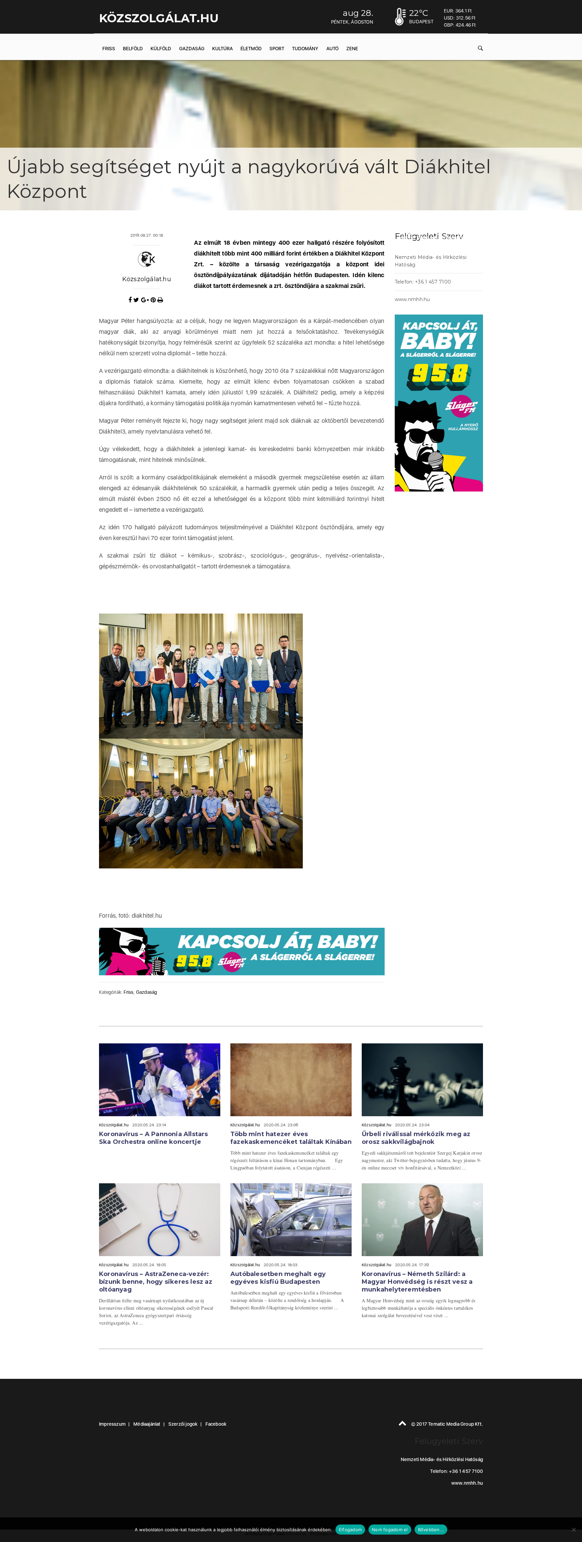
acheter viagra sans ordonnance (432, 237)
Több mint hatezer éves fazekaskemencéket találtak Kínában (291, 1138)
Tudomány (305, 48)
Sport (276, 48)
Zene (352, 48)
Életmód (251, 48)
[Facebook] (130, 300)
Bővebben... (431, 1529)
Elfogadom (350, 1529)
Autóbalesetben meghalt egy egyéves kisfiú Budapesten (278, 1277)
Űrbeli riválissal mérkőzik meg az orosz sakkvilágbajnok (416, 1138)
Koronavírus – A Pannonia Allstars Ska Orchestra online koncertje (153, 1138)
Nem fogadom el (390, 1529)
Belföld (133, 48)
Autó (332, 48)
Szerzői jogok (183, 1424)
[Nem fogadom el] (573, 1529)
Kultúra (222, 48)
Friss (108, 48)
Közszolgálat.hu (146, 279)
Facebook (216, 1424)
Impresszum (112, 1424)
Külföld (161, 48)
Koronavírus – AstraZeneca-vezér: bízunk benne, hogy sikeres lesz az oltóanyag (155, 1281)
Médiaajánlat (146, 1424)
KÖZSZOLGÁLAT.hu (159, 18)
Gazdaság (191, 48)
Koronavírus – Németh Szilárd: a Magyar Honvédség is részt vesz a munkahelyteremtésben (417, 1281)
